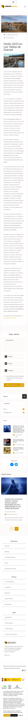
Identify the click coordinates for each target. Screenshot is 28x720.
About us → (7, 655)
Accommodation (9, 581)
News (6, 563)
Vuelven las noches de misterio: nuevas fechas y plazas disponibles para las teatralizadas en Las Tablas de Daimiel (18, 429)
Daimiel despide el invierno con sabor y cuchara (18, 449)
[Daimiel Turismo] (9, 6)
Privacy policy (9, 623)
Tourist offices (9, 598)
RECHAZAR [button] (14, 715)
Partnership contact (10, 568)
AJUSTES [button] (20, 715)
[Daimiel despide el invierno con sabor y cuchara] (7, 450)
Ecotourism (8, 587)
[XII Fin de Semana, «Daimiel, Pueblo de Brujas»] (7, 442)
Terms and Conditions (11, 634)
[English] (12, 2)
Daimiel (7, 551)
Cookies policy (9, 628)
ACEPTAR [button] (6, 715)
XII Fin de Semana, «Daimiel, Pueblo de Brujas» (18, 441)
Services (7, 546)
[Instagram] (25, 670)
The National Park (10, 557)
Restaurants (8, 604)
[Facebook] (23, 670)
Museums (7, 593)
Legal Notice (8, 617)
